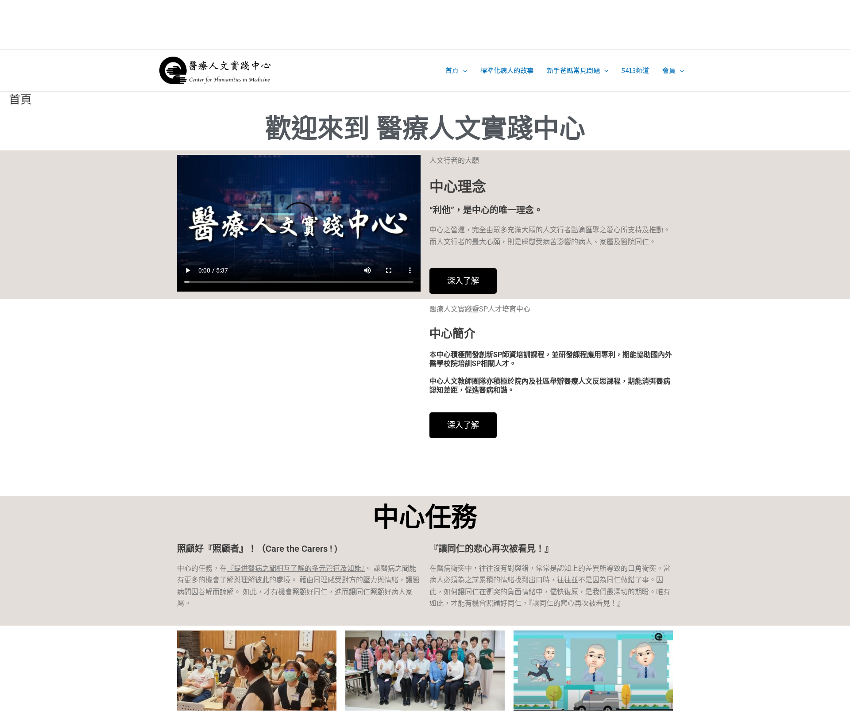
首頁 (452, 70)
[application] (463, 70)
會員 (669, 70)
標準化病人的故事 (506, 70)
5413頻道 (635, 70)
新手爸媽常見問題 (573, 70)
